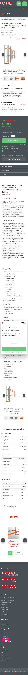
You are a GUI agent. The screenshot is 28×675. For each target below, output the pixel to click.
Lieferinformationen (6, 658)
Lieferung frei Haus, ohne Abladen (13, 88)
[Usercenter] (24, 3)
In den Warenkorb (14, 140)
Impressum (4, 652)
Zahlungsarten (4, 660)
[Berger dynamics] (11, 587)
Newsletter (4, 662)
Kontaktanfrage (7, 602)
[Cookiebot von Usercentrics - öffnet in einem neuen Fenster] (20, 323)
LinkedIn (5, 607)
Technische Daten (6, 170)
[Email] (2, 605)
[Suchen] (24, 9)
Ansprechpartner (5, 650)
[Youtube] (2, 614)
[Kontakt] (2, 602)
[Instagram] (2, 609)
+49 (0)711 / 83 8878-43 (9, 597)
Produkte (7, 14)
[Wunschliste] (9, 524)
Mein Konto (4, 622)
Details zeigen (14, 343)
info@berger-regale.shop (9, 605)
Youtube (5, 614)
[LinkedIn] (2, 607)
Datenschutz (4, 656)
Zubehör (4, 174)
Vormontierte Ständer (9, 104)
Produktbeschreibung (7, 166)
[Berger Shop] (11, 580)
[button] (3, 55)
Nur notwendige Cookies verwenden (14, 352)
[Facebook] (2, 612)
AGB (2, 654)
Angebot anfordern (14, 159)
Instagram (5, 609)
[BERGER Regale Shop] (7, 3)
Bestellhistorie (4, 624)
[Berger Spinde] (11, 574)
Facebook (5, 612)
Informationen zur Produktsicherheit (11, 505)
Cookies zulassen (14, 348)
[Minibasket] (19, 3)
